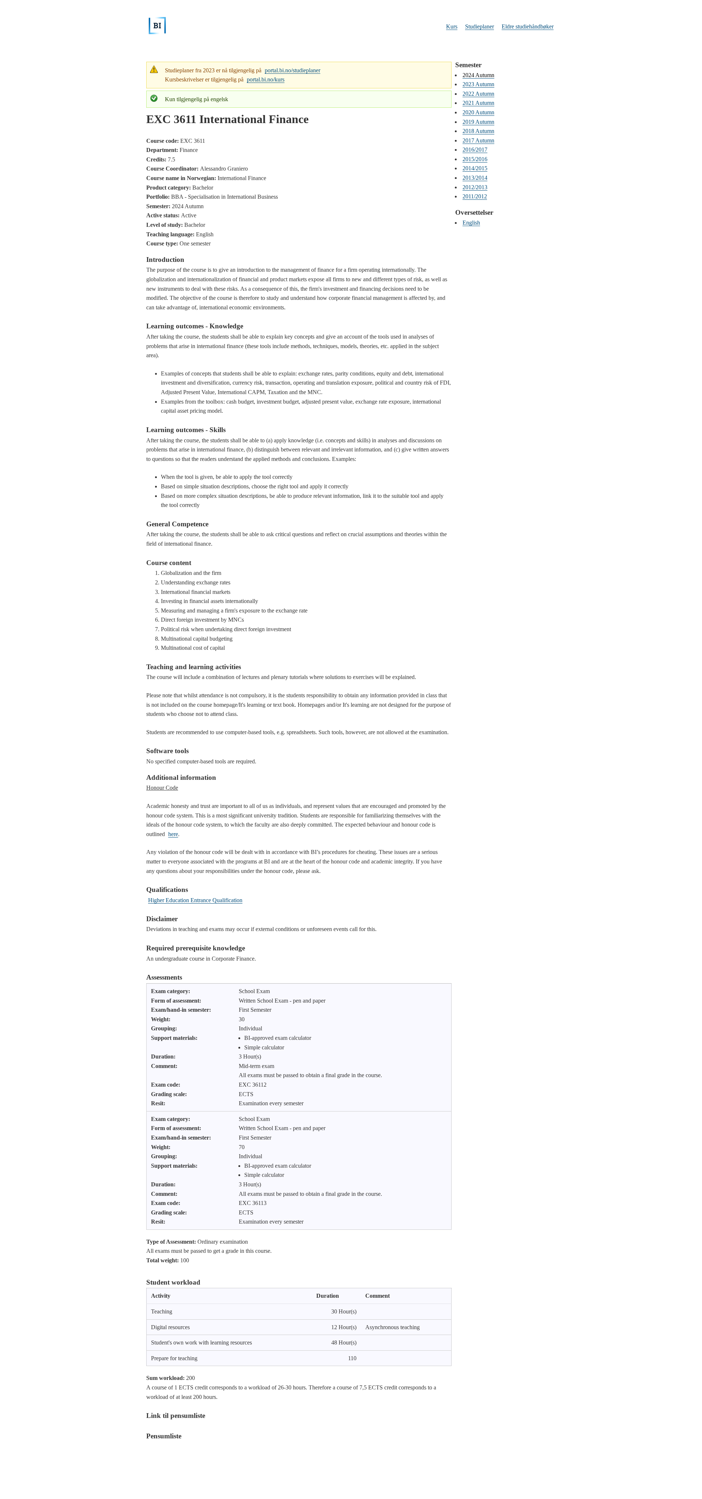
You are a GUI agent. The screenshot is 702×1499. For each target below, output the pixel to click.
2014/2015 (475, 168)
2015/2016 (475, 159)
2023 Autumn (478, 84)
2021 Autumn (478, 103)
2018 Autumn (478, 131)
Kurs (451, 26)
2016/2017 (475, 149)
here (173, 834)
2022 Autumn (478, 94)
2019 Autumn (478, 122)
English (471, 223)
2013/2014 (475, 178)
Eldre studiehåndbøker (528, 26)
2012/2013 (475, 187)
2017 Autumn (478, 140)
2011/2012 (475, 196)
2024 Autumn (478, 75)
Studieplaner (479, 26)
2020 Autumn (478, 112)
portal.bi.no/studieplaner (292, 70)
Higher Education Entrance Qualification (195, 900)
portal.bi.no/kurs (265, 79)
